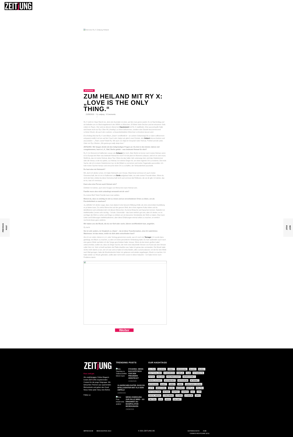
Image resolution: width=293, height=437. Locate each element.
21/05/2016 (90, 114)
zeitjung (101, 114)
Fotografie (198, 373)
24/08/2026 (132, 381)
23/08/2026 (121, 393)
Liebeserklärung (194, 384)
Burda (202, 369)
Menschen (161, 388)
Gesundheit (170, 380)
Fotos (151, 377)
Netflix (190, 388)
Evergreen (169, 373)
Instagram (183, 380)
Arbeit (171, 369)
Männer (180, 388)
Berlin (118, 175)
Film (188, 373)
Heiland (147, 138)
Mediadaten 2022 (104, 431)
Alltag (152, 369)
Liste (151, 388)
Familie (180, 373)
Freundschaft (173, 377)
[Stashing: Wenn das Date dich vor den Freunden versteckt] (121, 372)
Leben (172, 384)
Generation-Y (189, 377)
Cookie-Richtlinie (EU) (199, 433)
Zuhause (119, 153)
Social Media (154, 395)
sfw (199, 392)
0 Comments (111, 114)
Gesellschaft (155, 380)
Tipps (197, 395)
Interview (153, 384)
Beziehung (182, 369)
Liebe (180, 384)
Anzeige (161, 369)
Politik (200, 388)
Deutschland (155, 373)
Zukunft (177, 399)
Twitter (152, 399)
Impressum (88, 431)
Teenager (148, 237)
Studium (188, 395)
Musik (171, 388)
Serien (185, 392)
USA (160, 399)
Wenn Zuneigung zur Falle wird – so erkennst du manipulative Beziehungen (135, 401)
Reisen (166, 392)
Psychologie (154, 392)
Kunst (163, 384)
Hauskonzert (124, 127)
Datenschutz (193, 431)
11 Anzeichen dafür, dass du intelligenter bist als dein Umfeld (131, 387)
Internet (195, 380)
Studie (179, 395)
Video (167, 399)
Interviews (89, 90)
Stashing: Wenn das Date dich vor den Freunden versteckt (135, 373)
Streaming (168, 395)
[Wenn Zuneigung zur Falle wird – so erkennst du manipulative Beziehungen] (120, 400)
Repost (175, 392)
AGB (204, 431)
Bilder (193, 369)
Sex (192, 392)
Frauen (160, 377)
